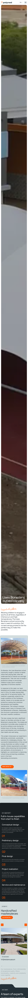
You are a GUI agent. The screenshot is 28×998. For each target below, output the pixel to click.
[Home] (6, 2)
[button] (21, 2)
